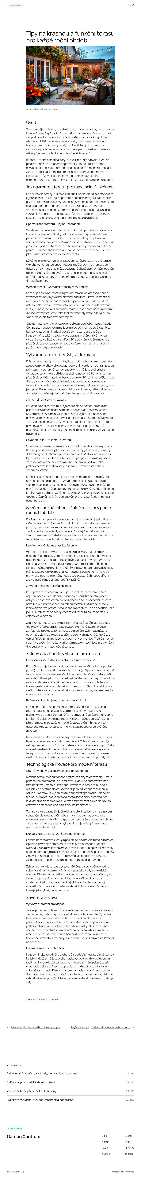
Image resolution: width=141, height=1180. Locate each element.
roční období (43, 999)
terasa (55, 999)
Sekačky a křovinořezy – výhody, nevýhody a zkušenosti (42, 1073)
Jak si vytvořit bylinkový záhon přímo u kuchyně (35, 1027)
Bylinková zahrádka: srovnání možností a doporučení (40, 1099)
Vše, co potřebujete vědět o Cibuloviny (31, 1091)
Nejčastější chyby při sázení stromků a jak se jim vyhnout (100, 1027)
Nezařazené (57, 109)
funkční (31, 999)
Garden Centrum (42, 109)
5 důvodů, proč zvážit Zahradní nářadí (31, 1082)
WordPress (129, 1171)
